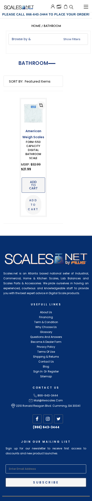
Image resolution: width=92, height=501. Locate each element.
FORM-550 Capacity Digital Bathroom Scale (33, 150)
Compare (41, 105)
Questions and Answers (46, 337)
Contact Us (46, 361)
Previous (10, 496)
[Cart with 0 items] (65, 6)
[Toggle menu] (86, 6)
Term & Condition (46, 322)
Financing (46, 317)
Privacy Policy (46, 347)
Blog (46, 366)
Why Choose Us (46, 327)
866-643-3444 (48, 395)
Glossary (46, 332)
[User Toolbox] (52, 6)
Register (53, 371)
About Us (46, 312)
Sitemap (46, 376)
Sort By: (16, 81)
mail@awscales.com (48, 400)
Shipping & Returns (46, 357)
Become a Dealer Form (46, 342)
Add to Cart (33, 185)
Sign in (38, 371)
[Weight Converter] (59, 6)
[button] (48, 39)
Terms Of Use (46, 352)
